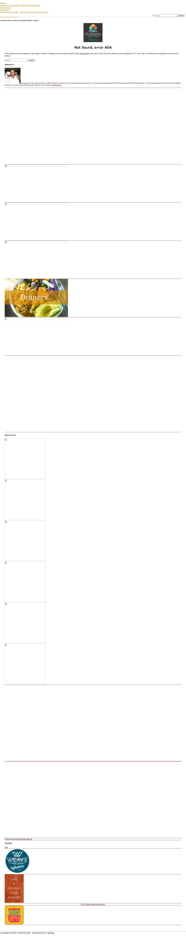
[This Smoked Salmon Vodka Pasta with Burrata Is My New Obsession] (25, 601)
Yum (6, 847)
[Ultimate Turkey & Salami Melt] (25, 478)
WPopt (50, 933)
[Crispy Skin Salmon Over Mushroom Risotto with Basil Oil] (25, 560)
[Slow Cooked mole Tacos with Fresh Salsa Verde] (25, 519)
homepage (84, 53)
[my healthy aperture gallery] (93, 904)
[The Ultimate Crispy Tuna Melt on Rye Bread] (25, 684)
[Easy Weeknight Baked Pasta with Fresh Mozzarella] (25, 643)
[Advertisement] (24, 126)
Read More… (57, 85)
